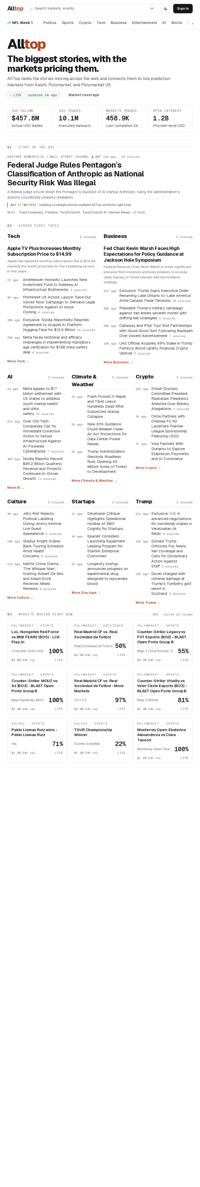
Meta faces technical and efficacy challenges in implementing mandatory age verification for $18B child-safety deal (57, 344)
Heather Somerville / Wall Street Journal (48, 156)
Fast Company (31, 212)
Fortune (51, 212)
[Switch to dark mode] (166, 8)
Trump (144, 501)
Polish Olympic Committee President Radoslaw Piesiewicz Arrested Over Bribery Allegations (170, 398)
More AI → (15, 487)
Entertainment (144, 22)
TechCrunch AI (94, 212)
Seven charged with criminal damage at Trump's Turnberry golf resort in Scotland (171, 583)
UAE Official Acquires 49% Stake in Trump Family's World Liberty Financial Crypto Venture (155, 348)
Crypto (85, 22)
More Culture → (20, 597)
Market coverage (83, 95)
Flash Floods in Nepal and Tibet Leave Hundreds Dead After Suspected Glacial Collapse (106, 406)
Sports (68, 22)
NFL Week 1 (22, 22)
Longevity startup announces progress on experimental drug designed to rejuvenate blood (107, 573)
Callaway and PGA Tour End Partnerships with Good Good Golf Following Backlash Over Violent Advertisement (156, 330)
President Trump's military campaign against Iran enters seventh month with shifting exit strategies (153, 312)
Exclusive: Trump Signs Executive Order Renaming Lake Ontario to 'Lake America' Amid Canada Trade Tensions (155, 295)
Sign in (183, 8)
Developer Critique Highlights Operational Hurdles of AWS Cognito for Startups (106, 521)
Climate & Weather (84, 380)
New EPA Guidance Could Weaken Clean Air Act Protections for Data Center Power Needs (107, 433)
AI (164, 22)
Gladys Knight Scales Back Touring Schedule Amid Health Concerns (43, 548)
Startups (83, 501)
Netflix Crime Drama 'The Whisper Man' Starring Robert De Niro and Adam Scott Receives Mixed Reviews (43, 576)
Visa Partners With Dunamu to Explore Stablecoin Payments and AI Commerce (170, 451)
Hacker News (119, 212)
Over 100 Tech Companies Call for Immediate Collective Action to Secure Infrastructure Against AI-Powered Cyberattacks (43, 436)
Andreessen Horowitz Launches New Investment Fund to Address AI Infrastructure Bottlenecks (55, 284)
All (15, 8)
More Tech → (18, 361)
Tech (101, 22)
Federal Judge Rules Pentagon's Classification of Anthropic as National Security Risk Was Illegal (75, 174)
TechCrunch (70, 212)
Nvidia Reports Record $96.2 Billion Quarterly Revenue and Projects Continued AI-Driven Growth (43, 468)
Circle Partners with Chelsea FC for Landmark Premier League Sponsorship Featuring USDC (169, 426)
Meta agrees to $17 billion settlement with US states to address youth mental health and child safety (42, 401)
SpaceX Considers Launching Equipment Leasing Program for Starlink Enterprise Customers (106, 546)
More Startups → (86, 592)
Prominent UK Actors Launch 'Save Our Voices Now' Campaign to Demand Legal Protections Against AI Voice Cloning (59, 304)
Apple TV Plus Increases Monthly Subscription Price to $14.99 (44, 251)
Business (119, 22)
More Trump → (148, 602)
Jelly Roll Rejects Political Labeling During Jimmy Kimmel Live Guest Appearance (42, 523)
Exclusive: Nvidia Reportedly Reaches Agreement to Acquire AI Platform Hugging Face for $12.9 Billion (59, 324)
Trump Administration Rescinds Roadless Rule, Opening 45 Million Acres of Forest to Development (107, 461)
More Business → (118, 362)
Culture (16, 501)
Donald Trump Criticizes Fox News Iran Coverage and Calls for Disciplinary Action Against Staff (169, 553)
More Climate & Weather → (94, 480)
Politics (50, 22)
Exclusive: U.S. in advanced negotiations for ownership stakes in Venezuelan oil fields (171, 523)
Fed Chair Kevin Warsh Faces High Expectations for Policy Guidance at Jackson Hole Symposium (144, 254)
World (176, 22)
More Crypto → (148, 468)
